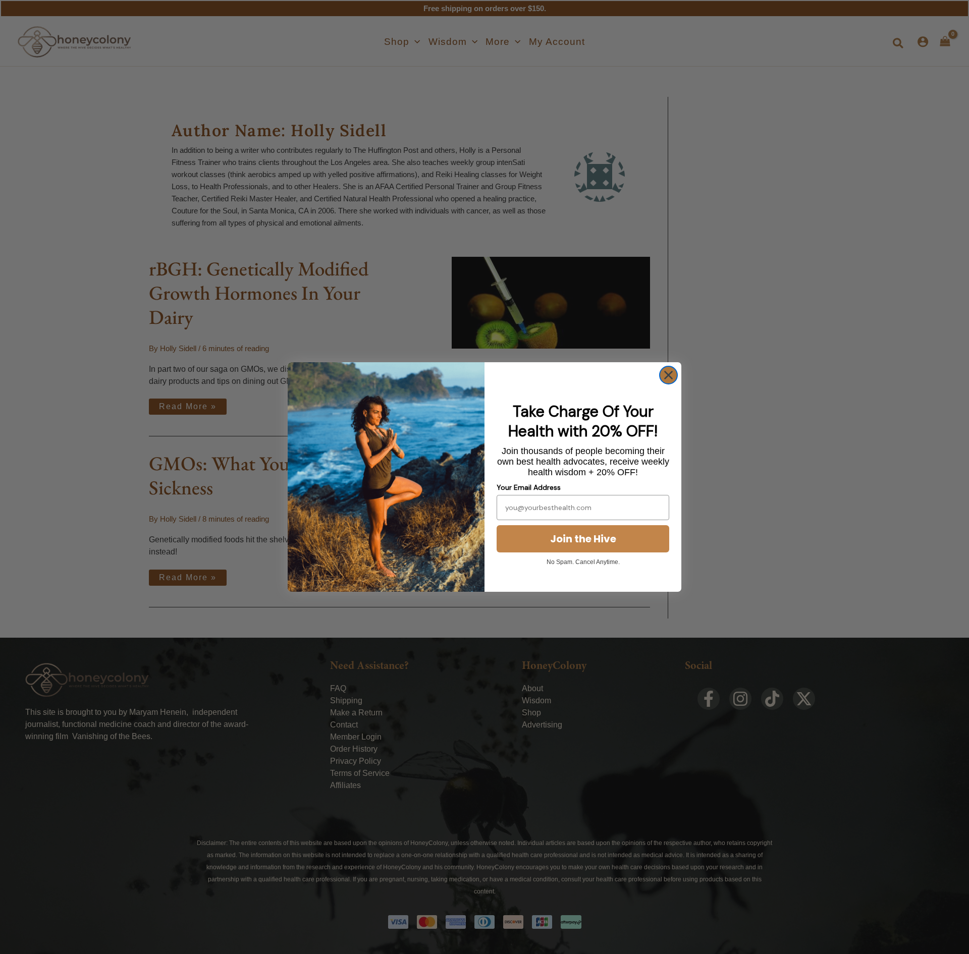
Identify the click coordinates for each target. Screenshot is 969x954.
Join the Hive (583, 539)
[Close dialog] (668, 375)
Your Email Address (529, 487)
